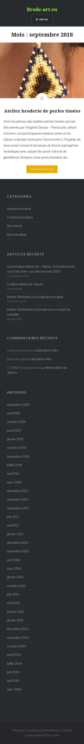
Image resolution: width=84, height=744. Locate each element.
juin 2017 (13, 517)
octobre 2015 (16, 586)
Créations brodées (20, 217)
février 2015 (15, 612)
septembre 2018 (18, 456)
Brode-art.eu (42, 9)
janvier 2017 (15, 534)
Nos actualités (16, 234)
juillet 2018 (14, 465)
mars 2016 (14, 568)
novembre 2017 (17, 499)
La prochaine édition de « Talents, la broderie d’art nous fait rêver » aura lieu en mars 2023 (41, 269)
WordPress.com (48, 735)
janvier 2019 (15, 439)
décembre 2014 (17, 629)
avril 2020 (13, 413)
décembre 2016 (17, 542)
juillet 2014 (14, 663)
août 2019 (14, 430)
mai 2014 (13, 680)
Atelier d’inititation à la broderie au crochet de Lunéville (38, 312)
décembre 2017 (17, 491)
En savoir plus (42, 169)
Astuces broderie (19, 208)
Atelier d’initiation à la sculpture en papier (35, 297)
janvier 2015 (15, 620)
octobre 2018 (16, 447)
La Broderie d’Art (46, 350)
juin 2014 (13, 672)
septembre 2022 (18, 404)
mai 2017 (13, 525)
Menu (43, 19)
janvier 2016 (15, 577)
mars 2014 (14, 689)
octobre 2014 (16, 646)
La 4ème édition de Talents (25, 284)
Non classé (14, 226)
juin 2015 (13, 594)
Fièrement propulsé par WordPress (36, 730)
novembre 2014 (17, 637)
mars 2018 (14, 482)
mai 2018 (13, 473)
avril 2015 (13, 603)
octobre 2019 (16, 422)
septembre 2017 (18, 508)
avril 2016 (13, 560)
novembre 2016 (17, 551)
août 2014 (14, 655)
